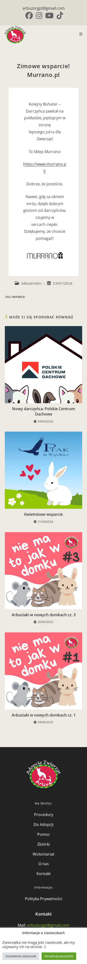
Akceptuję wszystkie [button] (58, 956)
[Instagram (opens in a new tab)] (39, 15)
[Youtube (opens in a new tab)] (49, 15)
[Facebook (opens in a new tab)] (29, 15)
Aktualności (32, 283)
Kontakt (43, 873)
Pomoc (43, 834)
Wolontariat (43, 854)
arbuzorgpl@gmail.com (43, 8)
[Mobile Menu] (79, 34)
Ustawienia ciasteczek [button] (20, 956)
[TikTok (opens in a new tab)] (59, 15)
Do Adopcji (43, 824)
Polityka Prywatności (43, 898)
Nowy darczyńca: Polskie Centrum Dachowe (43, 411)
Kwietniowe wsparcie (43, 514)
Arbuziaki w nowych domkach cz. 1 (44, 715)
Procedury (43, 814)
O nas (43, 863)
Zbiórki (43, 844)
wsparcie (18, 297)
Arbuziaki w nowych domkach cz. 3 (44, 614)
